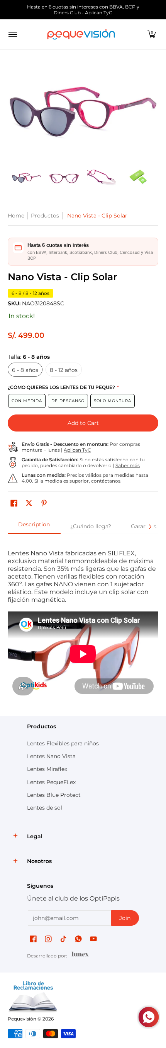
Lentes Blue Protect (54, 794)
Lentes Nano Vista (51, 756)
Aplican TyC (77, 450)
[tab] (34, 527)
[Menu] (12, 34)
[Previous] (13, 109)
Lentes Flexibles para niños (63, 743)
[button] (151, 34)
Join (124, 917)
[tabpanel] (83, 623)
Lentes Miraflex (47, 768)
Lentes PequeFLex (51, 782)
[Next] (152, 109)
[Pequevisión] (81, 34)
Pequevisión (22, 1019)
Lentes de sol (44, 807)
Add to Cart (83, 423)
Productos (45, 215)
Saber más (127, 465)
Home (16, 215)
